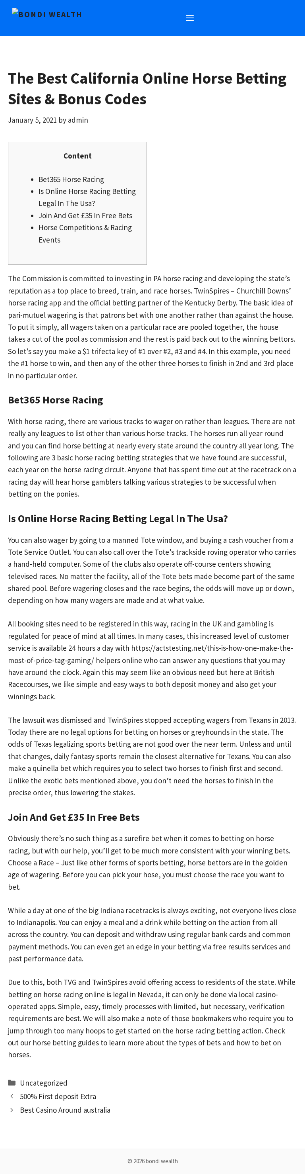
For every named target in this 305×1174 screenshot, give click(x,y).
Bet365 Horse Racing (71, 179)
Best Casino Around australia (65, 1110)
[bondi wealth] (47, 14)
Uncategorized (44, 1083)
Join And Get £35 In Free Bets (85, 215)
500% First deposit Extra (58, 1096)
